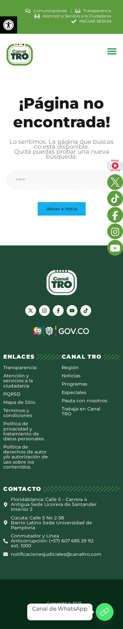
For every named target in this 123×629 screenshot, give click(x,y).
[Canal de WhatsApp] (104, 612)
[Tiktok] (85, 310)
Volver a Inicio (61, 208)
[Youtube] (72, 310)
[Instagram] (44, 310)
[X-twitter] (30, 310)
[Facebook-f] (58, 310)
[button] (8, 24)
